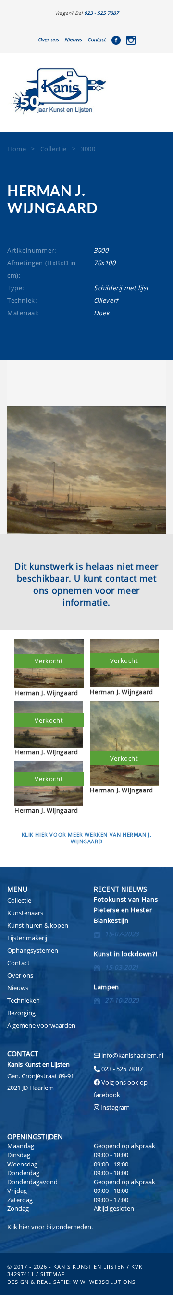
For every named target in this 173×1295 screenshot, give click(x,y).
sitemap (52, 1274)
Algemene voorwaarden (41, 1025)
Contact (96, 39)
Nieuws (73, 39)
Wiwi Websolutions (104, 1281)
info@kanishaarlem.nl (132, 1055)
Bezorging (21, 1013)
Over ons (48, 39)
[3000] (86, 470)
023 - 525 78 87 (122, 1068)
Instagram (115, 1107)
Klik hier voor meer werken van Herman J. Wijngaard (87, 838)
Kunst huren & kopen (37, 925)
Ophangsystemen (32, 950)
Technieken (23, 1000)
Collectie (19, 900)
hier (24, 1226)
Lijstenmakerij (27, 937)
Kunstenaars (25, 912)
